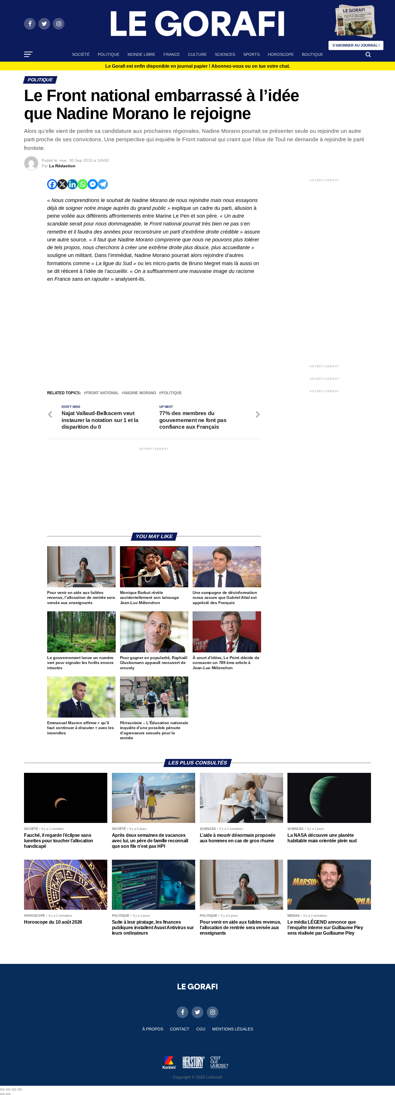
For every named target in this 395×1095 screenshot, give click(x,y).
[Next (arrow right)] (8, 1094)
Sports (251, 54)
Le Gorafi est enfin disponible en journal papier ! (197, 66)
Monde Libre (141, 54)
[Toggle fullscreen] (14, 1089)
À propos (152, 1029)
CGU (200, 1029)
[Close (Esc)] (2, 1089)
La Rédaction (62, 166)
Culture (197, 54)
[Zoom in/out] (19, 1089)
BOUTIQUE (312, 54)
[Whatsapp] (82, 184)
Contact (179, 1029)
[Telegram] (103, 184)
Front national (102, 393)
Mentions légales (232, 1029)
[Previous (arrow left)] (2, 1094)
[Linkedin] (72, 184)
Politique (108, 54)
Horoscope (281, 54)
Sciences (225, 54)
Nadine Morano (140, 393)
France (171, 54)
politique (171, 393)
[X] (62, 184)
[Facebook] (52, 184)
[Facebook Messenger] (93, 184)
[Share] (8, 1089)
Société (81, 54)
